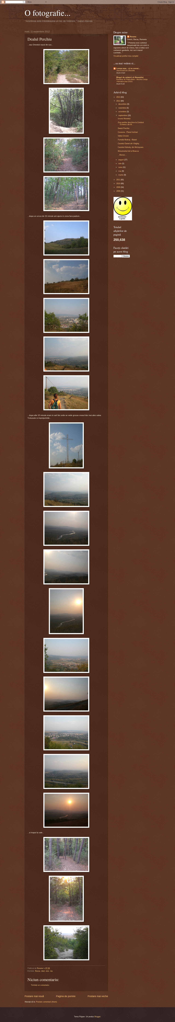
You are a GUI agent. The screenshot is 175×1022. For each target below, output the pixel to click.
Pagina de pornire (65, 996)
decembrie (122, 104)
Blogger (97, 1017)
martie (121, 175)
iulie (120, 163)
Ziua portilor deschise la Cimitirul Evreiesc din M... (131, 123)
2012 (118, 101)
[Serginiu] (122, 220)
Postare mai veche (98, 996)
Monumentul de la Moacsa (128, 151)
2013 (118, 97)
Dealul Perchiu (123, 128)
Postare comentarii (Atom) (46, 1002)
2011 (118, 180)
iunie (120, 167)
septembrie (123, 115)
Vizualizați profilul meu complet (125, 56)
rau (51, 971)
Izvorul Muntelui (124, 119)
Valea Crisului (123, 136)
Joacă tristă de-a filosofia (125, 71)
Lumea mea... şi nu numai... (128, 68)
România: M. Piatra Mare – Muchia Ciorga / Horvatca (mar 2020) (132, 80)
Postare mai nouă (34, 996)
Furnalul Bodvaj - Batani (127, 140)
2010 (118, 183)
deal (43, 971)
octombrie (122, 112)
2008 (118, 191)
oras (47, 971)
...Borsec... (122, 155)
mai (120, 171)
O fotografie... (48, 12)
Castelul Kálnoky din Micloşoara (130, 147)
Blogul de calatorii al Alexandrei (130, 77)
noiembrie (122, 108)
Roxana (133, 37)
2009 (118, 187)
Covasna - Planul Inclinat (128, 132)
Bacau (37, 971)
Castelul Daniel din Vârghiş (128, 143)
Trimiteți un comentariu (40, 985)
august (121, 160)
